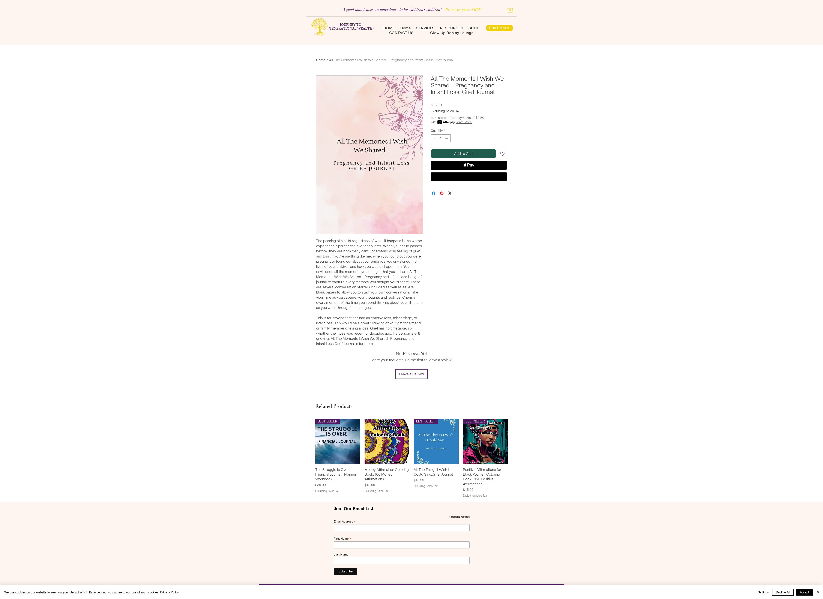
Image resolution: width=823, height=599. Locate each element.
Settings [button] (763, 592)
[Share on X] (449, 193)
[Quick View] (387, 441)
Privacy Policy (169, 592)
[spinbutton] (441, 138)
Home (321, 60)
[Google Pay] (469, 176)
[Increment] (447, 138)
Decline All (783, 592)
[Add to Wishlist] (502, 153)
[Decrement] (434, 138)
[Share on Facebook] (433, 193)
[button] (510, 10)
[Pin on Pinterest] (441, 193)
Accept (804, 592)
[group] (411, 458)
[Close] (817, 592)
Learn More (464, 122)
